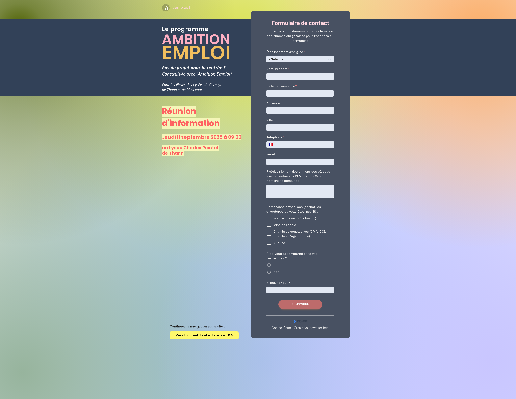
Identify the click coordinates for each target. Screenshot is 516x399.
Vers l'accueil (181, 7)
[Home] (166, 7)
